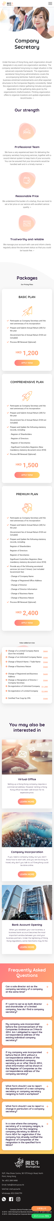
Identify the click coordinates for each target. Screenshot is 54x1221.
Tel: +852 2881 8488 (10, 1180)
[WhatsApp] (4, 1199)
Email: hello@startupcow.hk (13, 1185)
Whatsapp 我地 (42, 1216)
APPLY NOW (27, 363)
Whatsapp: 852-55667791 (12, 1193)
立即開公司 (41, 1208)
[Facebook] (11, 1199)
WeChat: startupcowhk (11, 1189)
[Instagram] (18, 1199)
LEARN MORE (27, 801)
